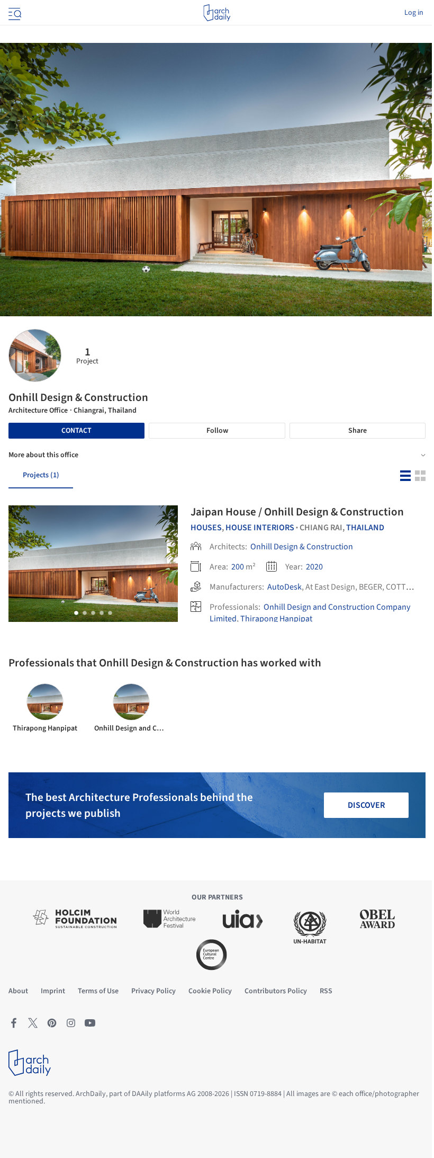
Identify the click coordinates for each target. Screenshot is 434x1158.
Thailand (365, 527)
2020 (314, 567)
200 (237, 567)
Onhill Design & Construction (301, 547)
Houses (206, 527)
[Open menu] (13, 12)
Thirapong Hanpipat (276, 619)
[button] (76, 613)
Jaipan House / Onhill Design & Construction (297, 512)
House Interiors (259, 527)
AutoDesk (284, 587)
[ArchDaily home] (216, 12)
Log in (413, 12)
